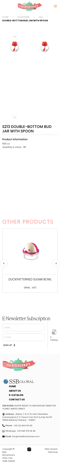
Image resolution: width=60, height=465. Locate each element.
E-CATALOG (16, 395)
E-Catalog (54, 338)
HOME (5, 17)
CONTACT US (17, 399)
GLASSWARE (23, 17)
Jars (40, 17)
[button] (4, 263)
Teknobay (53, 452)
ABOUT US (15, 390)
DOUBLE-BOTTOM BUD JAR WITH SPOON (25, 20)
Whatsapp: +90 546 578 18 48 (20, 430)
